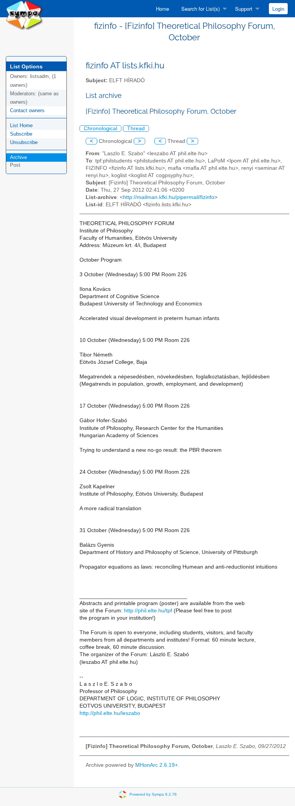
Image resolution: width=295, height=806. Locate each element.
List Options (26, 66)
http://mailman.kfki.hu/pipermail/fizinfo (168, 197)
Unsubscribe (24, 142)
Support (243, 8)
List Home (21, 125)
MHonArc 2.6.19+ (156, 765)
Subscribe (21, 134)
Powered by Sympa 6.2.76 (153, 794)
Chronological (100, 128)
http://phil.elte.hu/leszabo (110, 713)
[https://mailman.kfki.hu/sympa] (24, 15)
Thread (136, 128)
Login (278, 8)
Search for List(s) (200, 8)
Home (162, 8)
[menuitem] (162, 8)
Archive (18, 157)
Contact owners (27, 110)
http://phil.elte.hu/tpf (148, 611)
